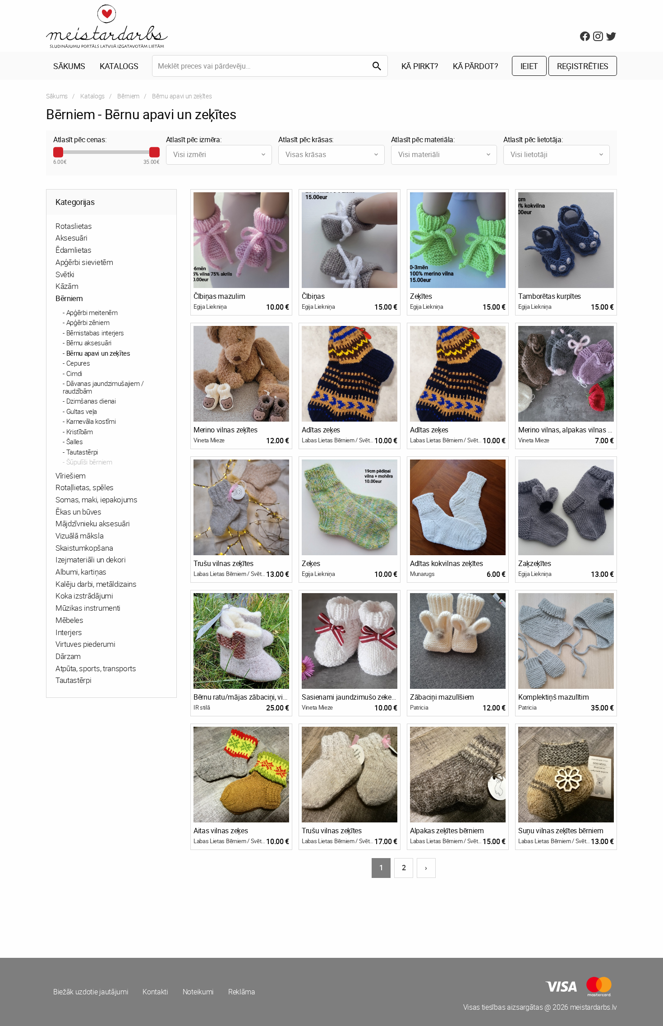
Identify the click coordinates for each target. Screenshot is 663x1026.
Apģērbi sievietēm (84, 262)
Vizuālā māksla (79, 535)
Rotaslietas (73, 226)
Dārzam (68, 656)
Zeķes (311, 563)
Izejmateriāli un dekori (90, 559)
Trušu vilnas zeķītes (223, 563)
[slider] (58, 152)
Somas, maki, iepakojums (96, 499)
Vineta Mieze (209, 440)
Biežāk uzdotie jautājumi (90, 992)
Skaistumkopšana (84, 548)
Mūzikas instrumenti (87, 608)
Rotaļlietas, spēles (84, 487)
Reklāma (241, 992)
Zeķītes (421, 296)
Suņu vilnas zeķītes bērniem (560, 831)
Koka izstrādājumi (84, 595)
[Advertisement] (187, 912)
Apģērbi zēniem (88, 322)
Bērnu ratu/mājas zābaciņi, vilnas (241, 697)
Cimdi (74, 373)
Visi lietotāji (529, 154)
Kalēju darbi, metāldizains (96, 584)
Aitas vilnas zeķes (220, 831)
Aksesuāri (71, 237)
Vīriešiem (70, 475)
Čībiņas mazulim (219, 296)
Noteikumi (198, 992)
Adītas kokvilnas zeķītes (446, 563)
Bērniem (128, 96)
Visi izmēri (189, 154)
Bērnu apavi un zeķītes (98, 352)
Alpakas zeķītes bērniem (447, 831)
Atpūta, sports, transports (95, 668)
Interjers (68, 632)
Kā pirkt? (419, 65)
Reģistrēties (582, 65)
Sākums (69, 65)
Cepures (78, 362)
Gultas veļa (81, 411)
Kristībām (79, 431)
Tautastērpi (82, 451)
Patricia (419, 707)
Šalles (74, 441)
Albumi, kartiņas (80, 571)
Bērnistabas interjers (95, 332)
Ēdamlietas (73, 250)
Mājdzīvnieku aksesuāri (92, 523)
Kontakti (155, 992)
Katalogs (119, 65)
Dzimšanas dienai (91, 400)
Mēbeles (69, 620)
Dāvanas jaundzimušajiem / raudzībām (103, 387)
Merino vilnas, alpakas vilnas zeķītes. (566, 430)
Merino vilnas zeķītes (225, 430)
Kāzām (66, 286)
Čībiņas (313, 296)
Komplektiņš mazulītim (553, 697)
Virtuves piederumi (85, 644)
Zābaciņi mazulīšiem (442, 697)
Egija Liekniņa (210, 306)
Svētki (64, 274)
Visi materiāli (419, 154)
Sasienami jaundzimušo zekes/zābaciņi (349, 697)
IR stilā (201, 707)
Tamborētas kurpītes (549, 296)
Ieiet (529, 65)
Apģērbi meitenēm (92, 312)
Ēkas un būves (78, 511)
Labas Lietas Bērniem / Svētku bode (338, 440)
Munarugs (422, 574)
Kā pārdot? (475, 65)
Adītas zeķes (321, 430)
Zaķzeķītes (534, 563)
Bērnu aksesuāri (88, 342)
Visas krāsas (305, 154)
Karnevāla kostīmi (91, 421)
